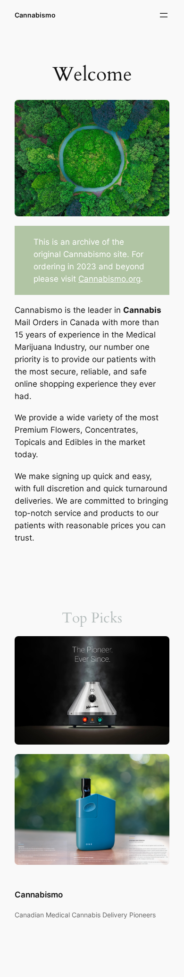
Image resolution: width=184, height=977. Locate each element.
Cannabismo (35, 15)
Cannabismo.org (109, 279)
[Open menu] (163, 15)
